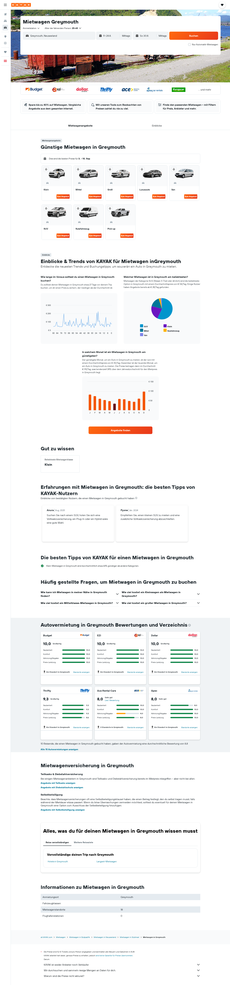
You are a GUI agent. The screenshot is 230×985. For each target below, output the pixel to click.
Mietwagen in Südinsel (129, 937)
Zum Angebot (63, 196)
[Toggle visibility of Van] (143, 335)
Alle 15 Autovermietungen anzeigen (59, 749)
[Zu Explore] (5, 36)
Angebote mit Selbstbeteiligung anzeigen (63, 809)
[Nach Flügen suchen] (5, 14)
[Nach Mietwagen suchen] (5, 27)
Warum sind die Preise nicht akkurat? (64, 975)
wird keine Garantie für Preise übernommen (114, 955)
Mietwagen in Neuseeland (105, 937)
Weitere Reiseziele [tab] (83, 842)
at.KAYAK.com (46, 937)
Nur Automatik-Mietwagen (205, 44)
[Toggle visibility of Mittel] (144, 330)
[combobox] (31, 28)
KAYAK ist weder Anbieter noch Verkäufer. (66, 964)
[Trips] (5, 52)
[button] (5, 4)
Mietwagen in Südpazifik (79, 937)
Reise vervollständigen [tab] (57, 842)
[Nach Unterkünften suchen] (5, 21)
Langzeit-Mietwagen (107, 861)
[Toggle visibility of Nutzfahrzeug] (171, 330)
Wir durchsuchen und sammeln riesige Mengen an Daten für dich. (80, 970)
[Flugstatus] (5, 43)
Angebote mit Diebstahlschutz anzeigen (62, 787)
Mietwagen (61, 937)
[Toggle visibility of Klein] (168, 326)
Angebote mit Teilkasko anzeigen (58, 783)
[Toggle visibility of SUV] (144, 326)
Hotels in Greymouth (58, 861)
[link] (120, 430)
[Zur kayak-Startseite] (21, 5)
